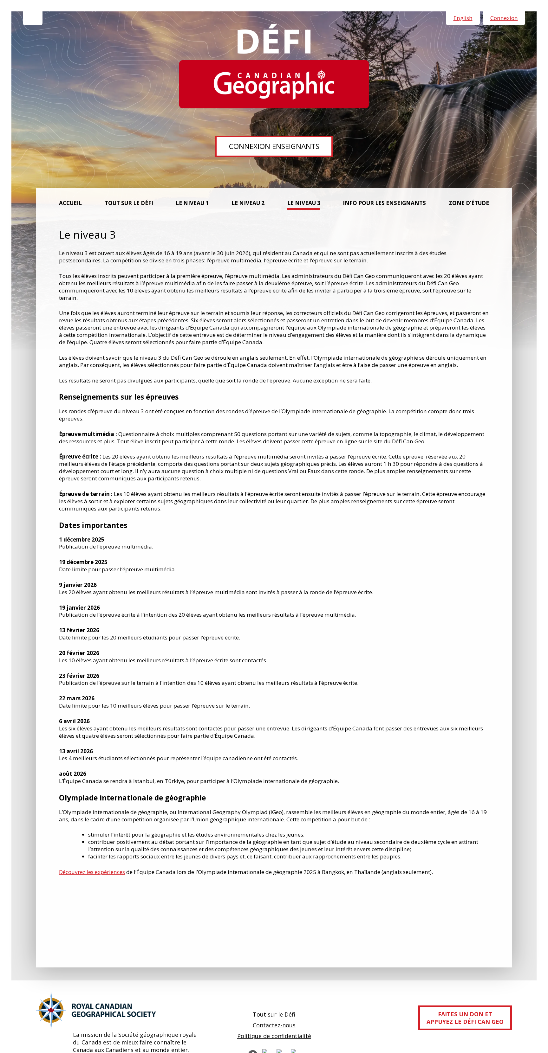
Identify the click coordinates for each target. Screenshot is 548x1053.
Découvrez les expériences (92, 872)
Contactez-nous (274, 1025)
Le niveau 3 (303, 203)
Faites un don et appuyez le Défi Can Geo (465, 1017)
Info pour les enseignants (384, 203)
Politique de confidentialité (274, 1036)
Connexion (504, 18)
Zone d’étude (469, 203)
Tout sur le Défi (129, 203)
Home (32, 18)
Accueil (70, 203)
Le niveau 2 (248, 203)
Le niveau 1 (192, 203)
